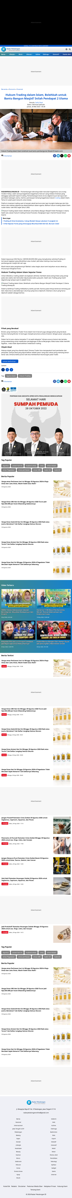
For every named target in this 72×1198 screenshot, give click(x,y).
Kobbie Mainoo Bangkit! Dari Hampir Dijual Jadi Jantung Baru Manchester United (53, 643)
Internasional (18, 1125)
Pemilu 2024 (67, 54)
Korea (18, 1168)
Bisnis (20, 54)
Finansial (20, 89)
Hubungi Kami (62, 1186)
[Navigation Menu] (70, 49)
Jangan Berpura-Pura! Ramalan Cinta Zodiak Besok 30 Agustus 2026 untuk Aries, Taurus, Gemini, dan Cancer (25, 859)
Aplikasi (53, 1165)
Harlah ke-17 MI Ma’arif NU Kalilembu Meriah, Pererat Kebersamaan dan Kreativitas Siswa (51, 612)
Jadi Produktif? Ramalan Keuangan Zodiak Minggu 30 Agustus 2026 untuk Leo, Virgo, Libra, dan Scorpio (25, 928)
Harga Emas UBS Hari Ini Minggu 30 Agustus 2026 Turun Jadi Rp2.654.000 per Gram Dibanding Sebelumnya (24, 503)
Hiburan (29, 54)
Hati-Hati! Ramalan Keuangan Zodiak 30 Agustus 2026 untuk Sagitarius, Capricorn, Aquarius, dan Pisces (24, 879)
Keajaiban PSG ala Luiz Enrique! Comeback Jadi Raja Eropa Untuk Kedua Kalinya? (17, 643)
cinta (41, 466)
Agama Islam (11, 376)
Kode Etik (6, 1186)
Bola (53, 1135)
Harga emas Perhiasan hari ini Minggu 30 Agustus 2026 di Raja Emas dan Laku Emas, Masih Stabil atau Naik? (25, 482)
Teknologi (54, 1161)
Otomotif (56, 54)
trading (57, 198)
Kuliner (38, 54)
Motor (54, 1152)
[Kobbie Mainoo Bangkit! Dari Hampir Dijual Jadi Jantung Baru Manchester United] (54, 630)
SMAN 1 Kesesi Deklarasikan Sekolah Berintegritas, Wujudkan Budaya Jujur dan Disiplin (17, 612)
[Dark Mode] (66, 49)
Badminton (53, 1132)
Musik (18, 1178)
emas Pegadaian (9, 470)
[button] (4, 54)
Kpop (18, 1174)
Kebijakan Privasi (50, 1186)
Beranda (4, 89)
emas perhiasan (24, 470)
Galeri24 (57, 470)
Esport (54, 1138)
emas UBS (36, 470)
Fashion (18, 1155)
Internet (53, 1174)
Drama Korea (18, 1171)
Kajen (18, 1138)
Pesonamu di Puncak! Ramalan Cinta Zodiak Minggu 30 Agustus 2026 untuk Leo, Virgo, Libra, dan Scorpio (26, 839)
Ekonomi (12, 89)
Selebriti (53, 1119)
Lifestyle (12, 54)
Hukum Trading (24, 376)
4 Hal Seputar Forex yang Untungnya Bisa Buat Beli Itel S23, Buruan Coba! (31, 224)
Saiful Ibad (39, 103)
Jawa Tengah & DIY (18, 1129)
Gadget (53, 1168)
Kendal (18, 1142)
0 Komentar (7, 156)
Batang (18, 1135)
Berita (3, 54)
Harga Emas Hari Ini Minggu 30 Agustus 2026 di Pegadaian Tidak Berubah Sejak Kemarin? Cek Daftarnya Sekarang (26, 563)
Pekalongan (18, 1132)
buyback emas (31, 466)
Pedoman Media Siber (35, 1186)
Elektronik (18, 1161)
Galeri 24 (47, 470)
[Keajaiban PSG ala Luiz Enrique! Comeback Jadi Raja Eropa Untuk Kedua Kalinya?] (18, 630)
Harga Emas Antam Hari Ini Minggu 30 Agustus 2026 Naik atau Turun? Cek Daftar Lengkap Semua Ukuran (25, 543)
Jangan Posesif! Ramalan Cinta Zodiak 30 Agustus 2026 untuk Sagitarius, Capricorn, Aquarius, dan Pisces (24, 819)
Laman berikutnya (9, 361)
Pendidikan (53, 1158)
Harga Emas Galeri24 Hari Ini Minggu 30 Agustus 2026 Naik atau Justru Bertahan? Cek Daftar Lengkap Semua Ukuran (26, 523)
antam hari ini (17, 466)
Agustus (6, 466)
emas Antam (51, 466)
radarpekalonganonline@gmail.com (36, 1113)
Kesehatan (18, 1148)
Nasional (18, 1122)
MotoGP (53, 1142)
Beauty (18, 1152)
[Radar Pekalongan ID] (10, 49)
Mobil (54, 1148)
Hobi (53, 1122)
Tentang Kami (35, 1190)
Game (54, 1171)
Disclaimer (22, 1186)
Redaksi (14, 1186)
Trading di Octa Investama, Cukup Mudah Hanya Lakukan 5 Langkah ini (31, 221)
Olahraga (46, 54)
